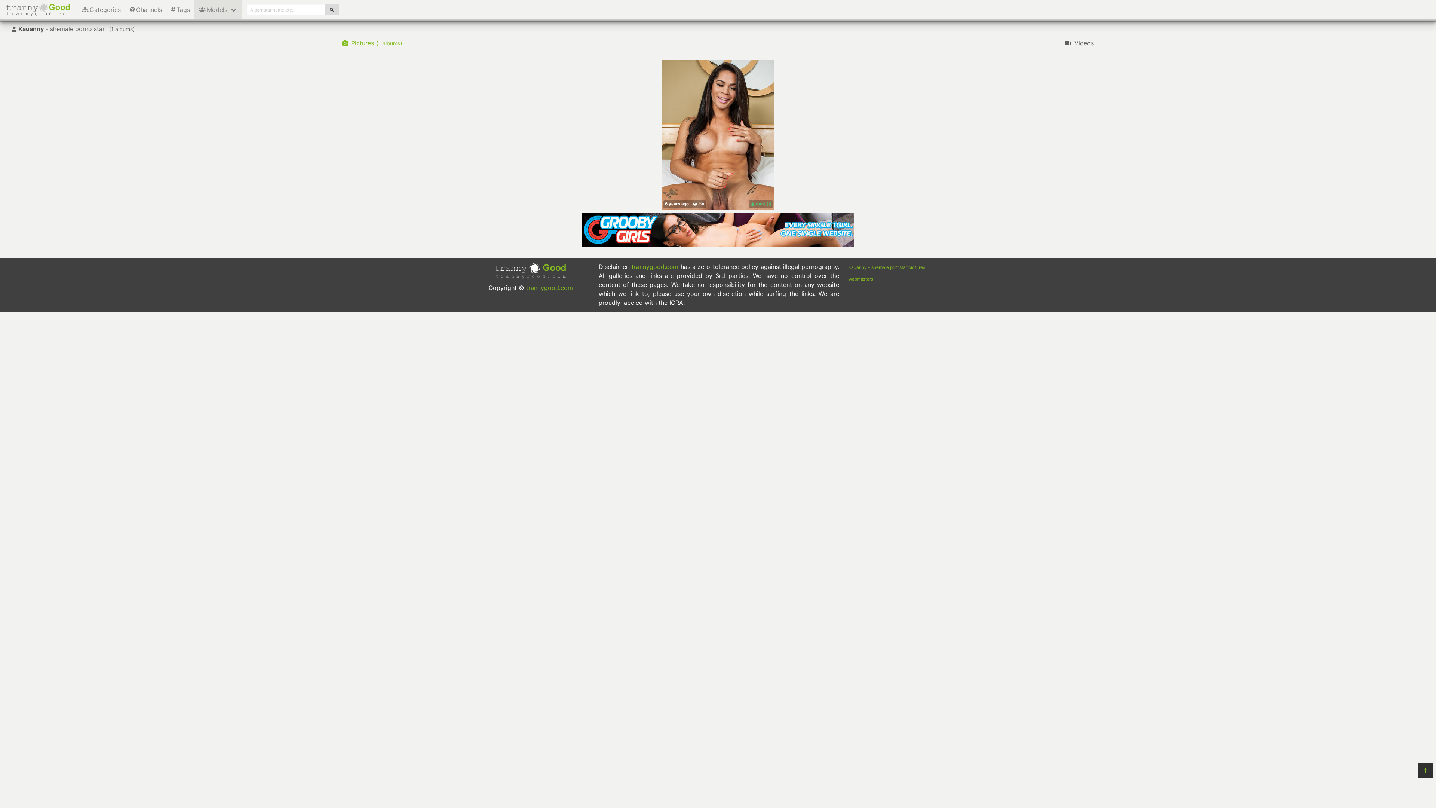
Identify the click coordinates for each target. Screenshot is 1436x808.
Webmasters (860, 279)
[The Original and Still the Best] (718, 244)
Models (217, 9)
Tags (183, 9)
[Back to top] (1425, 770)
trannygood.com (549, 287)
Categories (105, 9)
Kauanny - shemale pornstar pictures (886, 267)
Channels (149, 9)
